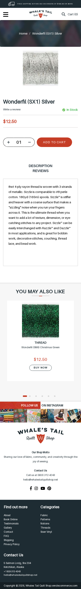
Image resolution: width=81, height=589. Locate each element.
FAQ (6, 535)
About (7, 515)
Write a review (12, 109)
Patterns (45, 519)
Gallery (8, 527)
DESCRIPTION (40, 166)
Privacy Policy (12, 544)
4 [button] (44, 396)
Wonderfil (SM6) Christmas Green (40, 347)
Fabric (44, 515)
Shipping (9, 540)
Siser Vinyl (46, 531)
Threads (45, 527)
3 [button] (37, 396)
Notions (44, 523)
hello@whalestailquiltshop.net (20, 574)
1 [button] (25, 396)
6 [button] (56, 396)
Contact (8, 531)
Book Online (10, 519)
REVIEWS (41, 171)
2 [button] (31, 396)
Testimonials (11, 523)
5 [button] (50, 396)
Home (23, 33)
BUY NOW (40, 367)
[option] (40, 344)
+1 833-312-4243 (12, 571)
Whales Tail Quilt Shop (38, 585)
